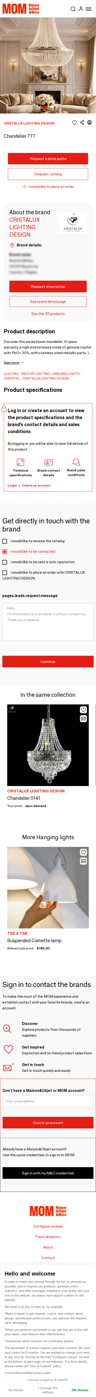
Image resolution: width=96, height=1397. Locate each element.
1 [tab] (45, 107)
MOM (21, 8)
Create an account (36, 485)
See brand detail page (48, 301)
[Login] (81, 9)
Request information (48, 286)
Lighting (11, 374)
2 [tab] (52, 107)
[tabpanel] (48, 65)
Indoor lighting (35, 374)
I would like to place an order (51, 186)
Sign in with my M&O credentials (48, 1173)
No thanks (15, 1390)
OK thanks (80, 1390)
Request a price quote (48, 158)
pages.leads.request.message (30, 595)
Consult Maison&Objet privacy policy (28, 1373)
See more (11, 362)
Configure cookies (48, 1226)
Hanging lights (66, 374)
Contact (48, 1258)
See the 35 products (48, 313)
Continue (48, 661)
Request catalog (48, 174)
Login (12, 485)
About (48, 1247)
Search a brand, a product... (73, 8)
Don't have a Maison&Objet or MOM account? (44, 1090)
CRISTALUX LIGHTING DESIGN (45, 378)
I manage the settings (48, 1390)
